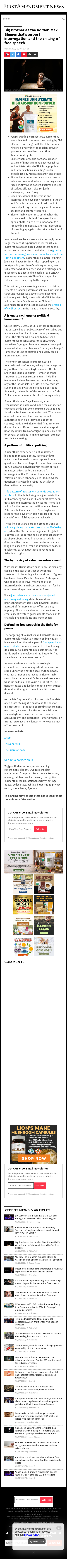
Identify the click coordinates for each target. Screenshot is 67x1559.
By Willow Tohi (32, 1251)
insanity (8, 777)
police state (19, 784)
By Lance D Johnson (34, 1437)
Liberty (46, 777)
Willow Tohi (24, 49)
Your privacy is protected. (17, 838)
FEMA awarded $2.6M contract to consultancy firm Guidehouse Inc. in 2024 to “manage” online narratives (37, 1307)
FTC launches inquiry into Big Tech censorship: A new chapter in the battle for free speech (38, 1282)
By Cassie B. (31, 1352)
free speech (40, 773)
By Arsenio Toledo (34, 1340)
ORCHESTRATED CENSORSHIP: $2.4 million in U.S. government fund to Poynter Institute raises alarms (37, 1445)
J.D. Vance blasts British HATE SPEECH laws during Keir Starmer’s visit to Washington (36, 1217)
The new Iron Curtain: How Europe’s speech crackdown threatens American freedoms (37, 1294)
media (22, 781)
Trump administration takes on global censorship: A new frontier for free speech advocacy (36, 1322)
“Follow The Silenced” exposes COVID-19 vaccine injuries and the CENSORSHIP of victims (38, 1258)
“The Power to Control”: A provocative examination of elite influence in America (35, 1388)
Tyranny (32, 788)
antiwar (27, 766)
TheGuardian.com (14, 750)
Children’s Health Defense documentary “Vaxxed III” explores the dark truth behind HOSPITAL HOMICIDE (37, 1230)
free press (26, 773)
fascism (39, 769)
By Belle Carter (32, 1313)
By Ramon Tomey (33, 1222)
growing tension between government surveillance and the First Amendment (33, 254)
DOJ (32, 769)
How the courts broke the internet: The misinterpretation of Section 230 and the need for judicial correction (38, 1360)
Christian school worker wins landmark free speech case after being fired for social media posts (38, 1460)
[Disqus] (33, 1005)
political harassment (39, 784)
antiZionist (38, 766)
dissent (24, 769)
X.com (7, 737)
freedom (53, 773)
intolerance (21, 777)
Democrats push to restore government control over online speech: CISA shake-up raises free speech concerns (36, 1416)
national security (36, 781)
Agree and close (37, 1541)
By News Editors (32, 1408)
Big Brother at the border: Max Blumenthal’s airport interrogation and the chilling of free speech (37, 1245)
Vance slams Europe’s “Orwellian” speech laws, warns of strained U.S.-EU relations (36, 1473)
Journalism (35, 777)
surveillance (19, 788)
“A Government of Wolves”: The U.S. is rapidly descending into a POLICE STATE (38, 1335)
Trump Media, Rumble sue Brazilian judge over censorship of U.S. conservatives (38, 1347)
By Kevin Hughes (33, 1236)
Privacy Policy (31, 1535)
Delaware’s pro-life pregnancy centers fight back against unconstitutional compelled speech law (37, 1375)
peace (7, 784)
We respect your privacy (42, 1516)
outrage (52, 781)
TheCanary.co (12, 743)
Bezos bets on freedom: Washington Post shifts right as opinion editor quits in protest (39, 1270)
